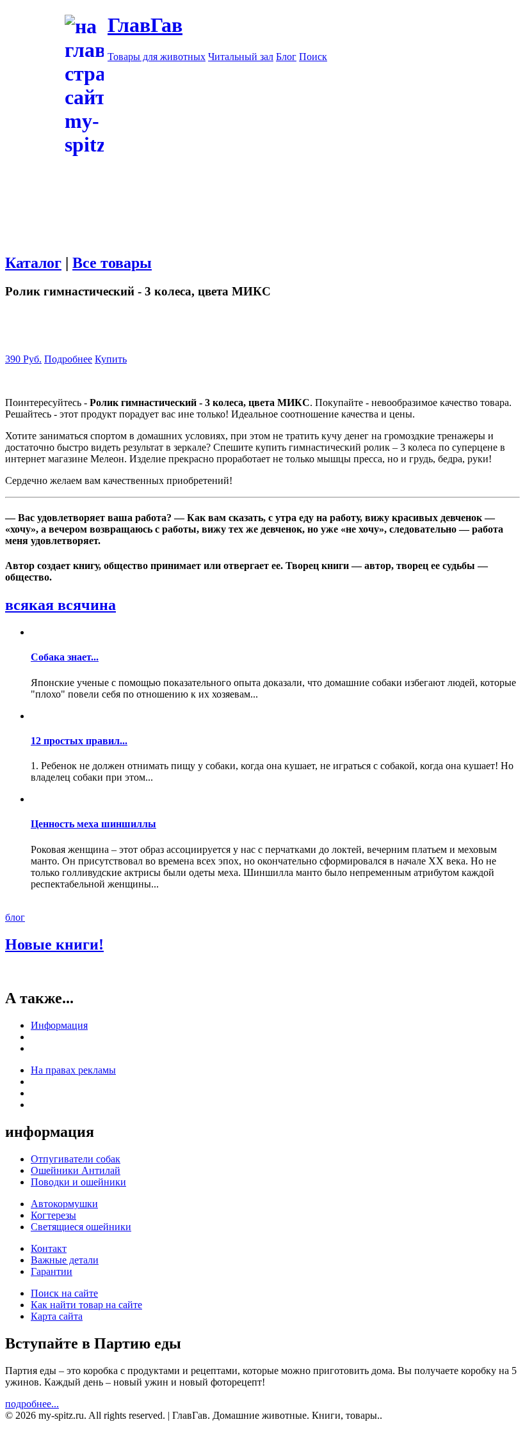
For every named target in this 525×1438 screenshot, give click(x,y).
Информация (59, 1025)
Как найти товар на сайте (86, 1304)
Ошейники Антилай (75, 1170)
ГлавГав (145, 24)
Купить (111, 359)
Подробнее (68, 359)
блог (15, 917)
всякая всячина (60, 605)
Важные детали (65, 1259)
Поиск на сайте (64, 1293)
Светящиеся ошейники (81, 1226)
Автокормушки (64, 1203)
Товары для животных (157, 56)
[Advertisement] (262, 247)
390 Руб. (23, 359)
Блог (286, 56)
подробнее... (32, 1403)
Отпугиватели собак (75, 1158)
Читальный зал (240, 56)
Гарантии (51, 1271)
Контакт (49, 1248)
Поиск (313, 56)
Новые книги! (54, 944)
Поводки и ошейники (78, 1181)
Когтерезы (53, 1215)
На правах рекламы (73, 1070)
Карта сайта (57, 1316)
